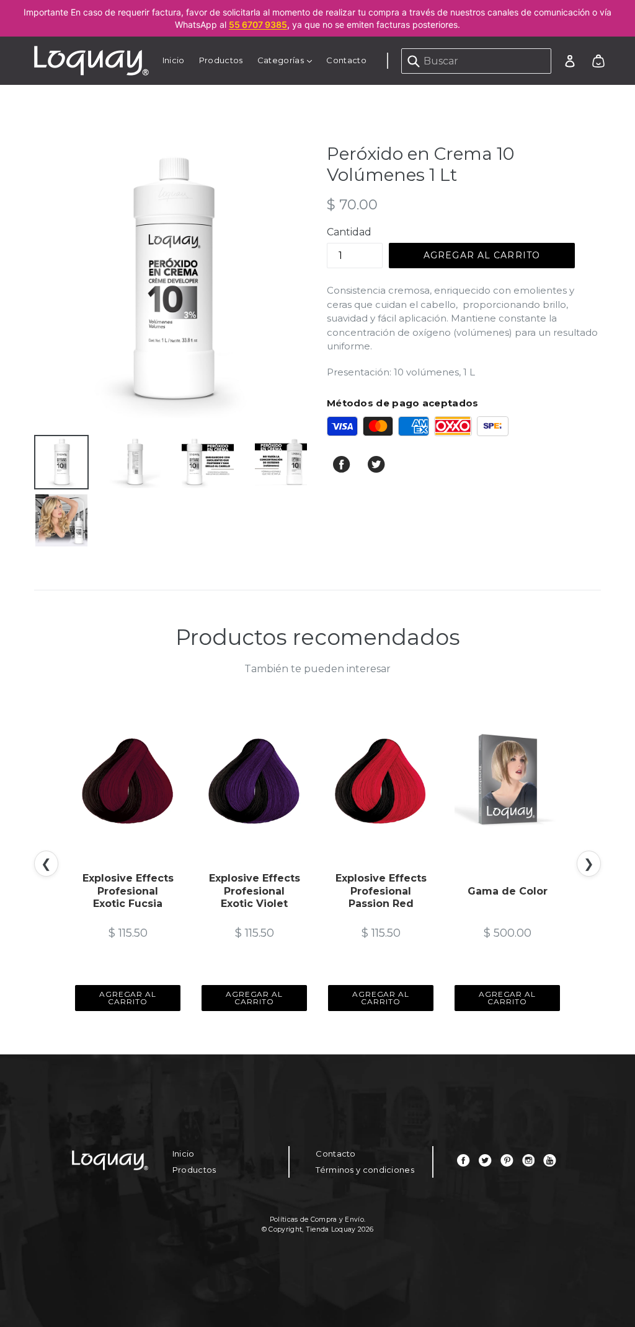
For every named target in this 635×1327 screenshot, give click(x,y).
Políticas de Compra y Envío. (317, 1219)
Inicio (173, 60)
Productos (221, 60)
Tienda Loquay (331, 1229)
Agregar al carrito (128, 997)
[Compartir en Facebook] (342, 470)
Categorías (287, 60)
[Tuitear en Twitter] (376, 470)
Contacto (346, 60)
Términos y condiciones (365, 1170)
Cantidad (349, 232)
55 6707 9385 (258, 24)
